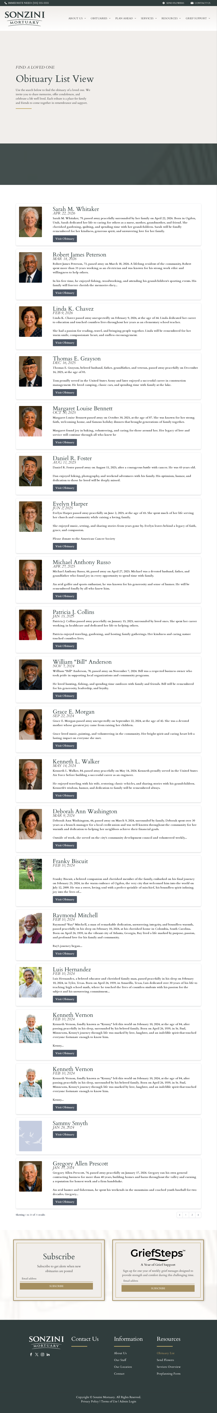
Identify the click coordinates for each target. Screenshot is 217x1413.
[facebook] (31, 1355)
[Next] (198, 1215)
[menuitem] (77, 18)
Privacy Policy (90, 1401)
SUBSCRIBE (56, 1286)
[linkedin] (48, 1355)
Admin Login (128, 1401)
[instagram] (42, 1355)
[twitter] (36, 1355)
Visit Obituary (64, 239)
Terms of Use (109, 1401)
